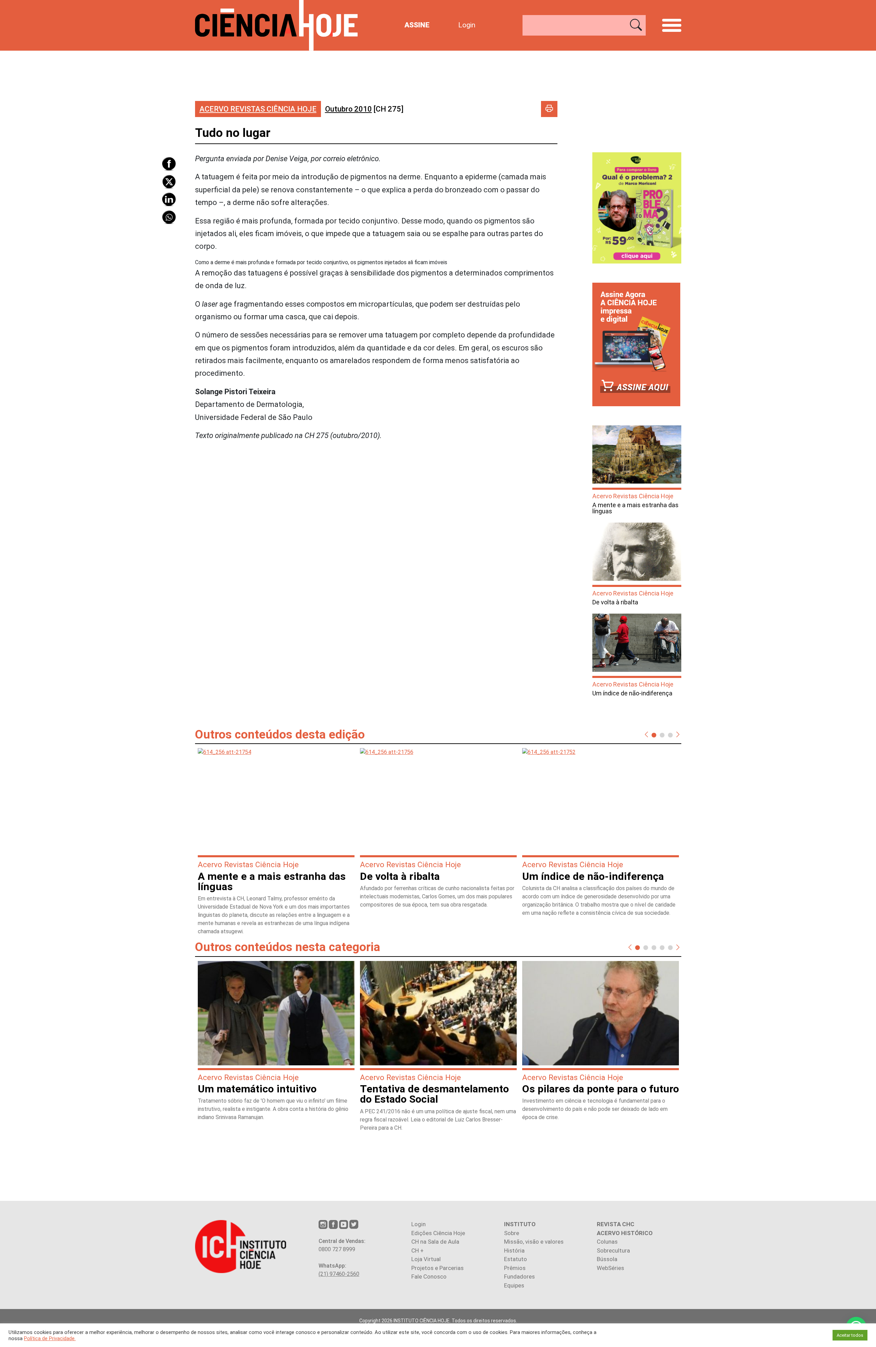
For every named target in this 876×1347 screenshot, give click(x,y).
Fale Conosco (429, 1276)
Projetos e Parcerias (437, 1268)
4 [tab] (662, 947)
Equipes (514, 1285)
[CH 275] (364, 109)
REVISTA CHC (615, 1224)
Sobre (511, 1233)
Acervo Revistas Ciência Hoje (258, 109)
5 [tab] (670, 947)
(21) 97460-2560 (339, 1274)
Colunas (607, 1241)
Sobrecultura (613, 1250)
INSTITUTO (520, 1224)
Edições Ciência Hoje (438, 1233)
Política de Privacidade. (50, 1338)
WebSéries (610, 1268)
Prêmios (515, 1268)
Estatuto (515, 1259)
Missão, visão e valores (534, 1241)
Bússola (607, 1259)
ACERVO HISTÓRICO (625, 1233)
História (514, 1250)
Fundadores (519, 1276)
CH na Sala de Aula (435, 1241)
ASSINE (416, 25)
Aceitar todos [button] (850, 1335)
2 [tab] (662, 734)
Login (466, 25)
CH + (417, 1250)
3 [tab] (670, 734)
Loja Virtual (426, 1259)
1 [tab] (653, 734)
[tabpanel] (276, 844)
